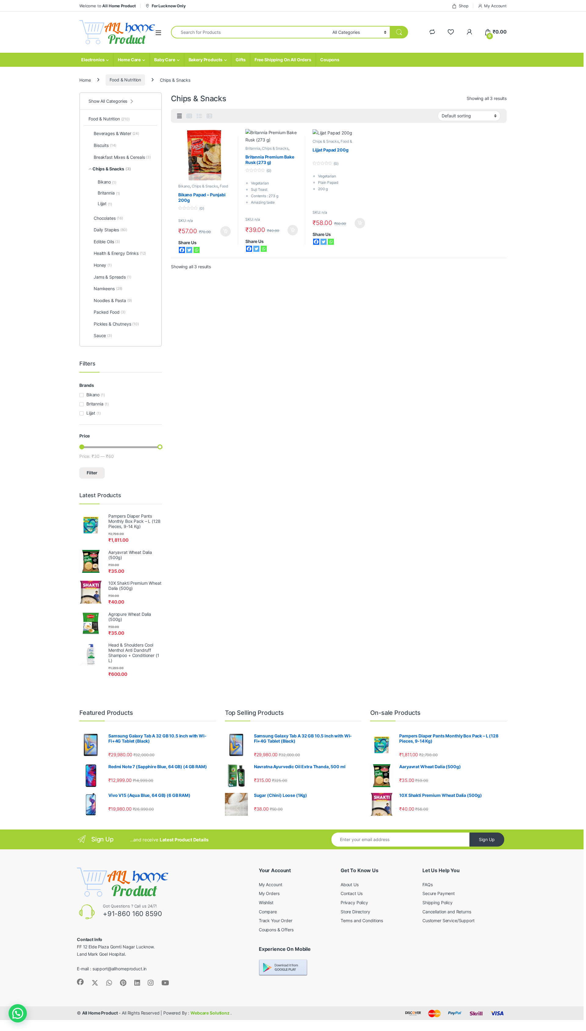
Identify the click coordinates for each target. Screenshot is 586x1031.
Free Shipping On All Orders (283, 59)
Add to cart (225, 231)
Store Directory (355, 911)
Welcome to (107, 5)
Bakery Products (205, 59)
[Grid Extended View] (179, 116)
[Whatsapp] (197, 250)
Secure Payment (438, 893)
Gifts (240, 59)
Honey (103, 265)
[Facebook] (182, 250)
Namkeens (108, 288)
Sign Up (487, 839)
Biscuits (105, 145)
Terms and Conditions (362, 920)
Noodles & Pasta (113, 300)
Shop (463, 5)
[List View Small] (209, 116)
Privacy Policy (354, 902)
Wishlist (266, 902)
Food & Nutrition (125, 79)
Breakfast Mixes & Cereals (122, 157)
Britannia (252, 148)
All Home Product (100, 1012)
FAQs (427, 884)
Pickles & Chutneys (116, 323)
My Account (495, 5)
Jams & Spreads (112, 277)
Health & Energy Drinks (120, 253)
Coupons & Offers (276, 929)
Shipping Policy (437, 902)
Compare (268, 911)
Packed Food (109, 312)
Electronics (92, 59)
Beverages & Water (116, 133)
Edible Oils (107, 241)
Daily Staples (110, 229)
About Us (350, 884)
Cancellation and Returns (446, 911)
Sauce (103, 335)
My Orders (269, 893)
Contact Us (352, 893)
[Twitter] (189, 250)
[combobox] (250, 32)
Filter (92, 472)
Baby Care (164, 59)
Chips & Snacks (205, 186)
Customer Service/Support (448, 920)
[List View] (199, 116)
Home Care (129, 59)
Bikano (184, 186)
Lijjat (105, 203)
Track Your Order (275, 920)
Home (85, 79)
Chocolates (108, 218)
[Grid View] (189, 116)
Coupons (329, 59)
